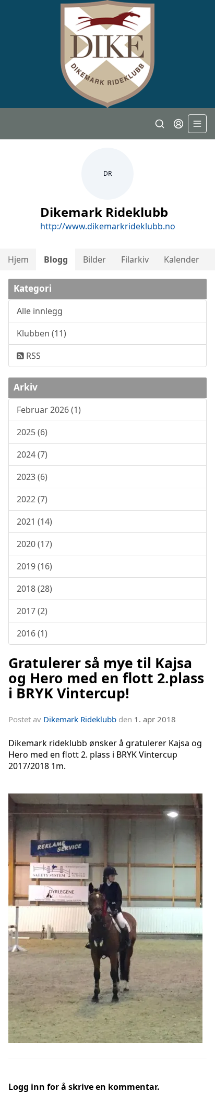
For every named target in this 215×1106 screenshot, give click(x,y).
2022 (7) (32, 499)
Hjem (18, 259)
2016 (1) (32, 633)
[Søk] (159, 123)
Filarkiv (135, 259)
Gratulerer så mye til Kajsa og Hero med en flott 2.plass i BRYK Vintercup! (106, 678)
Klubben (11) (41, 333)
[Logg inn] (178, 123)
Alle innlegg (40, 311)
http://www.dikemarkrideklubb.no (107, 226)
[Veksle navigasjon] (197, 123)
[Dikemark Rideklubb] (107, 54)
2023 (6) (32, 477)
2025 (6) (32, 432)
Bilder (94, 259)
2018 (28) (34, 588)
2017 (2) (32, 611)
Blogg (56, 259)
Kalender (181, 259)
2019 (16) (34, 566)
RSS (32, 355)
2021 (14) (34, 521)
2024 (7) (32, 454)
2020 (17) (34, 544)
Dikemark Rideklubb (79, 719)
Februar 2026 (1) (49, 409)
